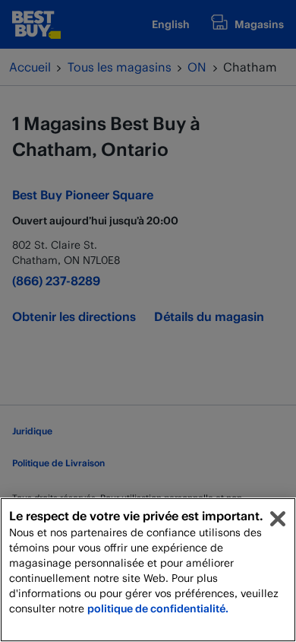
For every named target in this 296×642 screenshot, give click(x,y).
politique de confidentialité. (157, 608)
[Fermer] (277, 519)
